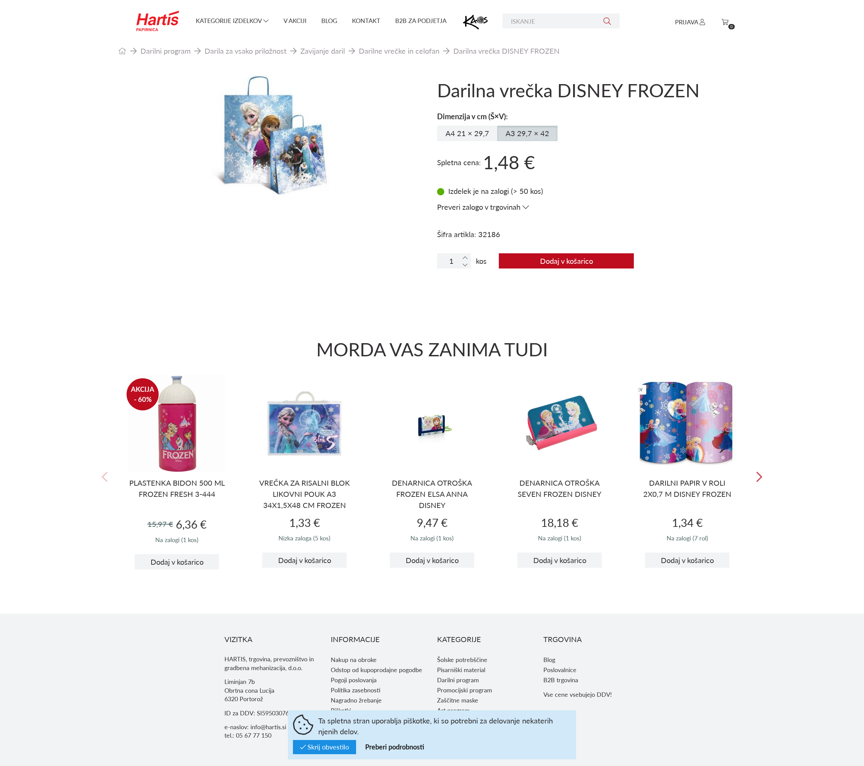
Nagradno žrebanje (356, 700)
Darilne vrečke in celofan (399, 50)
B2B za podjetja (421, 20)
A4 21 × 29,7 (467, 133)
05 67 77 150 (253, 735)
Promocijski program (464, 690)
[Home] (122, 50)
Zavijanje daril (322, 50)
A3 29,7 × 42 (527, 133)
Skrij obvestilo (327, 746)
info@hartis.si (268, 726)
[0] (725, 22)
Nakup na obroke (354, 659)
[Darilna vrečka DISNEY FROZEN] (272, 136)
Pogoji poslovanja (354, 679)
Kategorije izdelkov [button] (229, 20)
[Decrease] (465, 264)
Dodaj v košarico (566, 260)
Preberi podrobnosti (394, 746)
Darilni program (165, 50)
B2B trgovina (560, 679)
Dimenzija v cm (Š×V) (471, 116)
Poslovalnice (559, 669)
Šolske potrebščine (462, 659)
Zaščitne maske (457, 700)
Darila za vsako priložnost (246, 50)
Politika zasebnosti (355, 690)
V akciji (295, 20)
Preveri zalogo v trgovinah (479, 206)
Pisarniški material (461, 669)
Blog (329, 20)
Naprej (759, 477)
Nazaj (104, 477)
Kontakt (366, 20)
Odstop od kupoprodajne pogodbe (376, 669)
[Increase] (465, 257)
